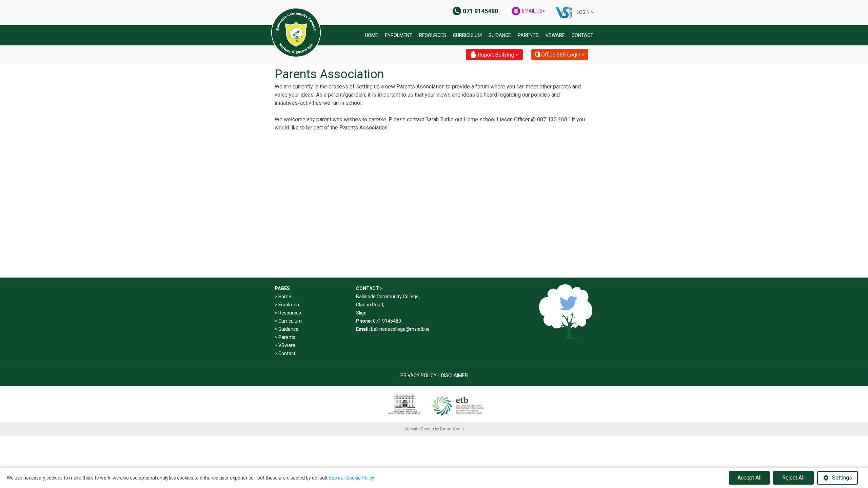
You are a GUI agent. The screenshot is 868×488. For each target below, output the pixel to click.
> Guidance (286, 329)
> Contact (285, 353)
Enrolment (398, 35)
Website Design (419, 429)
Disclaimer (454, 375)
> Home (283, 296)
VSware (555, 35)
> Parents (285, 337)
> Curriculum (288, 321)
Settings (842, 477)
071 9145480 (480, 11)
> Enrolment (288, 304)
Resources (432, 35)
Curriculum (467, 35)
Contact (582, 35)
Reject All (793, 477)
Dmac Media (452, 429)
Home (371, 35)
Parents (528, 35)
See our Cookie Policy (351, 478)
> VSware (285, 345)
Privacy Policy (418, 375)
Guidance (500, 35)
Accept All (749, 477)
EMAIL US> (533, 11)
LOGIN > (584, 12)
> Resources (288, 313)
